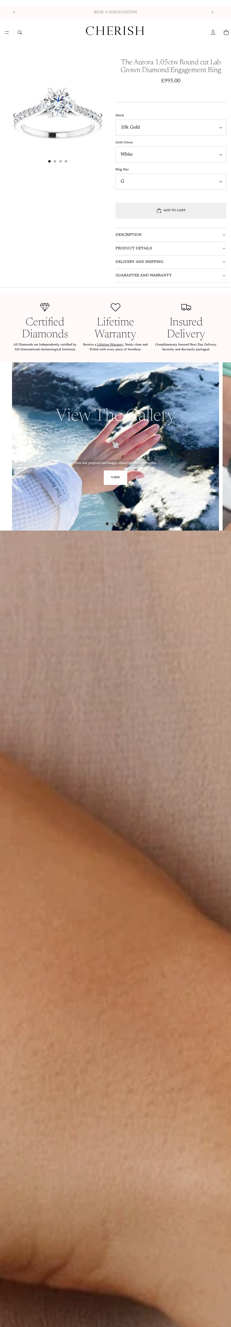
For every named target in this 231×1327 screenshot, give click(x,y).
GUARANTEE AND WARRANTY (144, 275)
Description (129, 235)
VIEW (115, 477)
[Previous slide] (14, 12)
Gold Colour (124, 142)
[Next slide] (212, 12)
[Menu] (7, 32)
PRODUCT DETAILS (134, 248)
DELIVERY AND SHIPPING (139, 262)
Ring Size (122, 169)
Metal (120, 115)
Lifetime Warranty (110, 344)
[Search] (19, 32)
